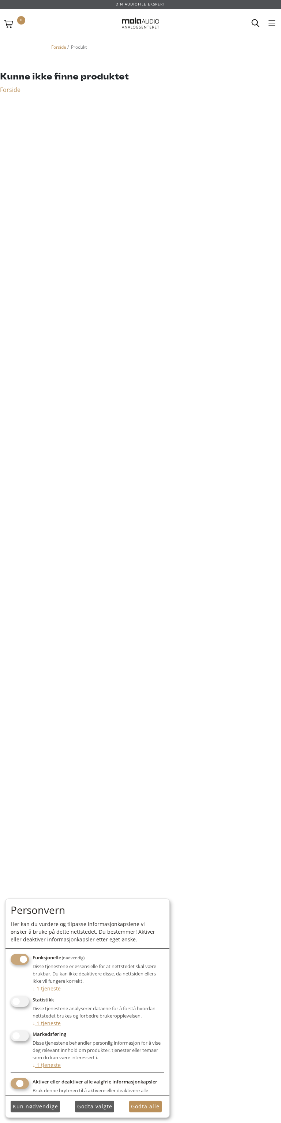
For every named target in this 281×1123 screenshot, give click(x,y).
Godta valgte (94, 1106)
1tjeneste (47, 988)
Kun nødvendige (35, 1106)
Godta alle (145, 1106)
